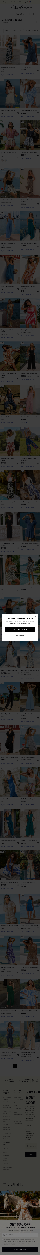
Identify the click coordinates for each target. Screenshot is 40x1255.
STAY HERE (20, 636)
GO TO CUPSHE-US (20, 630)
